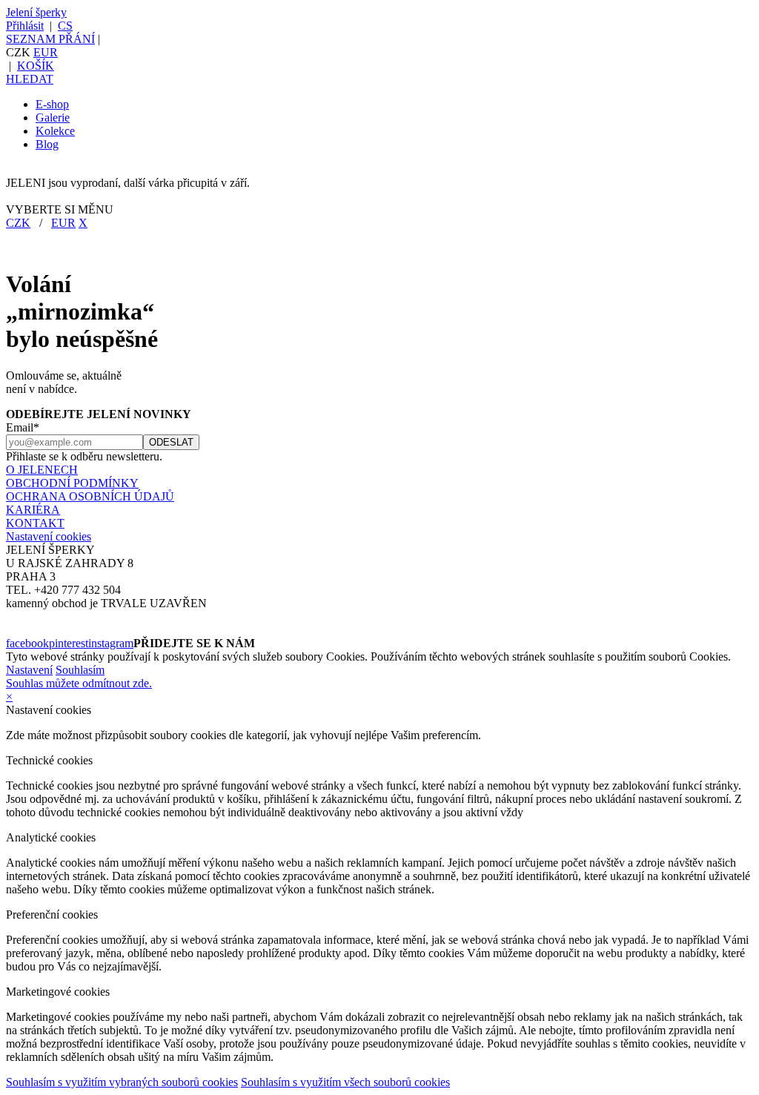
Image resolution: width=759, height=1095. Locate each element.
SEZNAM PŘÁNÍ (50, 39)
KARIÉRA (33, 509)
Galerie (53, 117)
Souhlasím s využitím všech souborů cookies (345, 1082)
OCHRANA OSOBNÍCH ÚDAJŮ (90, 496)
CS (65, 25)
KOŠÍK (35, 65)
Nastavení (29, 670)
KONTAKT (35, 523)
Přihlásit (25, 25)
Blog (47, 144)
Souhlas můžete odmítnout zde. (79, 683)
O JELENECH (42, 469)
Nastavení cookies (48, 536)
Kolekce (55, 131)
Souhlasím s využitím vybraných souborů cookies (122, 1082)
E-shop (52, 104)
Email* (22, 427)
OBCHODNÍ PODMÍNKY (72, 483)
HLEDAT (29, 79)
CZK (18, 222)
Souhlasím (80, 670)
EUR (45, 52)
